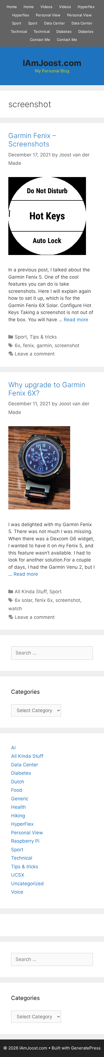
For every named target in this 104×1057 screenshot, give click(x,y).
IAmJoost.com (52, 63)
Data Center (54, 23)
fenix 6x (44, 600)
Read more (76, 319)
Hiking (18, 815)
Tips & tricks (43, 337)
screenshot (67, 345)
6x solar (23, 600)
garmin (44, 345)
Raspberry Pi (25, 841)
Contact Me (40, 39)
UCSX (17, 875)
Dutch (17, 781)
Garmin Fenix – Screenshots (32, 139)
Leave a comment (35, 354)
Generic (19, 798)
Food (16, 790)
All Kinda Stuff (31, 591)
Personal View (48, 15)
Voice (17, 892)
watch (15, 608)
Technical (19, 31)
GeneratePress (86, 1048)
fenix (28, 345)
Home (12, 6)
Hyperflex (86, 6)
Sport (16, 23)
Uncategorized (27, 883)
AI (13, 748)
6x (17, 345)
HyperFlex (22, 824)
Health (18, 807)
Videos (46, 6)
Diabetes (64, 31)
